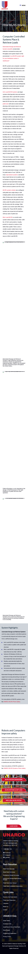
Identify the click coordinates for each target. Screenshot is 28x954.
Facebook (7, 852)
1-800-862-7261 (7, 849)
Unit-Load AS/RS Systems (10, 92)
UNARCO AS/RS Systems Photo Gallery (14, 768)
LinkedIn (7, 857)
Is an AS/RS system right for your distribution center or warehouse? (13, 58)
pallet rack (5, 104)
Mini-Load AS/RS (8, 217)
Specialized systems (12, 175)
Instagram (8, 855)
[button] (14, 779)
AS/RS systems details (9, 190)
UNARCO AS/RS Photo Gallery (12, 701)
